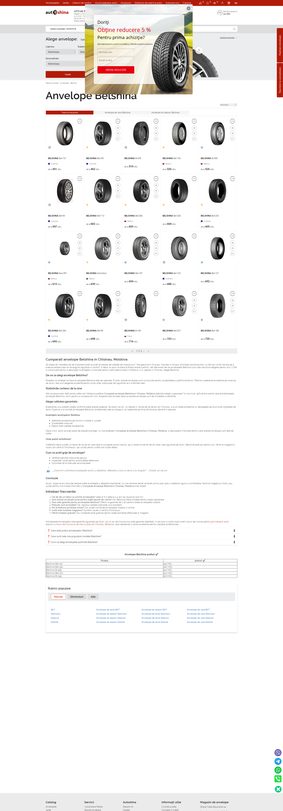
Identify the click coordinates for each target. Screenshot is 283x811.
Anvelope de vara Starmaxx (201, 613)
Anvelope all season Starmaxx (111, 613)
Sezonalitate (52, 58)
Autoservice (172, 2)
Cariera (187, 2)
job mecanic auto (220, 521)
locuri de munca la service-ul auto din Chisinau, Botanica (85, 524)
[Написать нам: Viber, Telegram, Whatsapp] (278, 789)
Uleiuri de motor (81, 2)
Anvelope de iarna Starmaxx (156, 613)
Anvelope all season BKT (154, 609)
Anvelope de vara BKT (198, 609)
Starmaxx (55, 613)
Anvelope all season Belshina (166, 112)
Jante (65, 2)
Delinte (54, 622)
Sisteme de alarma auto (148, 2)
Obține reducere (116, 69)
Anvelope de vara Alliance (200, 618)
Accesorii (126, 2)
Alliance (55, 618)
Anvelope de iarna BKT (108, 609)
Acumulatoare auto (106, 2)
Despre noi (128, 807)
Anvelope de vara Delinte (200, 622)
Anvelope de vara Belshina (117, 112)
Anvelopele (52, 2)
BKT (53, 609)
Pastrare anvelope (280, 45)
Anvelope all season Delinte (110, 622)
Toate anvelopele (69, 112)
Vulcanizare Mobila (93, 807)
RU (236, 3)
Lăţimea (50, 46)
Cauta (68, 74)
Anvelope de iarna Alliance (155, 618)
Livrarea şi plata (169, 807)
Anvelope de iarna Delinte (155, 622)
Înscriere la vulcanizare (280, 80)
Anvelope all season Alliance (111, 618)
